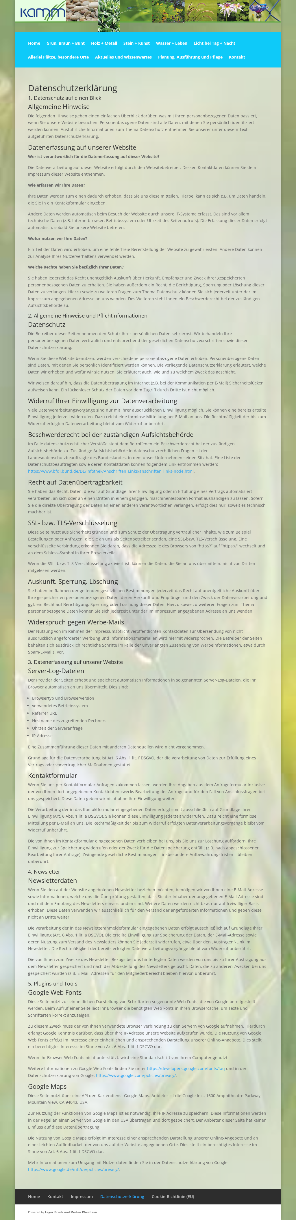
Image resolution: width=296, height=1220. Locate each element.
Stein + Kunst (136, 43)
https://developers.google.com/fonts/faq (186, 1068)
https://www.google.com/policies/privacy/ (136, 1075)
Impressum (82, 1196)
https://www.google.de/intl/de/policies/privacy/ (73, 1169)
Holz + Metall (104, 43)
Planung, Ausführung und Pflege (190, 57)
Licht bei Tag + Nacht (214, 43)
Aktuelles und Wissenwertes (123, 57)
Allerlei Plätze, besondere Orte (58, 57)
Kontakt (237, 57)
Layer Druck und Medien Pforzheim (71, 1212)
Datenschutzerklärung (122, 1196)
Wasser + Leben (171, 43)
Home (34, 43)
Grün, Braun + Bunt (66, 43)
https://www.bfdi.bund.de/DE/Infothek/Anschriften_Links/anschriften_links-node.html (111, 471)
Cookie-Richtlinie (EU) (173, 1196)
